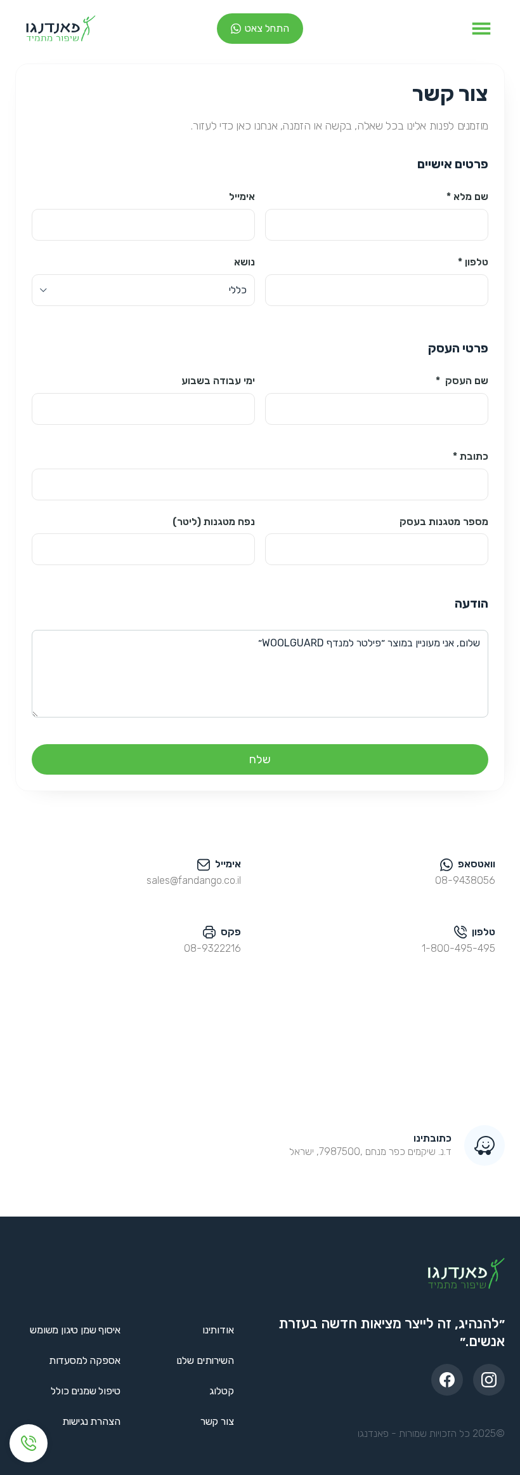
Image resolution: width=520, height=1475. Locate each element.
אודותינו (218, 1330)
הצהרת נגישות (91, 1421)
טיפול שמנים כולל (85, 1391)
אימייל (242, 196)
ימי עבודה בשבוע (218, 381)
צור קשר (217, 1421)
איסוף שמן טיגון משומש (75, 1330)
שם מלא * (467, 196)
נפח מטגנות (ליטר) (213, 522)
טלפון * (473, 262)
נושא (244, 262)
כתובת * (470, 456)
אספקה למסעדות (84, 1360)
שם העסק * (462, 381)
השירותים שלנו (205, 1360)
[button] (481, 29)
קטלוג (221, 1391)
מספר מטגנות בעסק (444, 522)
